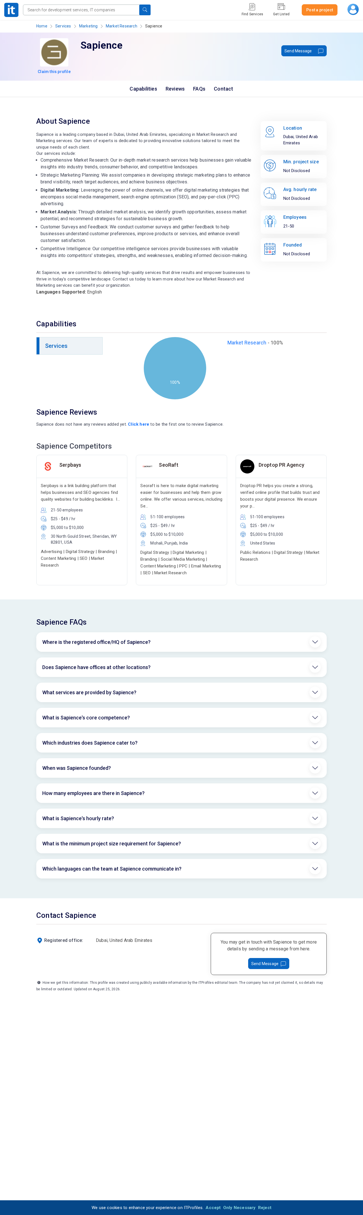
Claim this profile (54, 71)
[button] (145, 10)
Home (41, 26)
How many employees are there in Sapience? (93, 793)
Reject (264, 1207)
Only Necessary (239, 1207)
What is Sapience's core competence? (86, 718)
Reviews (175, 89)
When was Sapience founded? (76, 768)
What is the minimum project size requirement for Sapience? (111, 844)
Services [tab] (56, 345)
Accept (213, 1207)
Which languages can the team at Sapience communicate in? (112, 869)
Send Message (298, 51)
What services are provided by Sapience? (89, 692)
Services (63, 26)
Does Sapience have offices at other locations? (96, 667)
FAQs (199, 89)
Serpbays (70, 465)
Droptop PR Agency (281, 465)
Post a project (319, 10)
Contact (223, 89)
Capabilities (143, 89)
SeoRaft (168, 465)
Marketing (88, 26)
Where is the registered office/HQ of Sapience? (96, 642)
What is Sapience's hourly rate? (78, 818)
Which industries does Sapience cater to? (90, 743)
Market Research (121, 26)
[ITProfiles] (11, 10)
